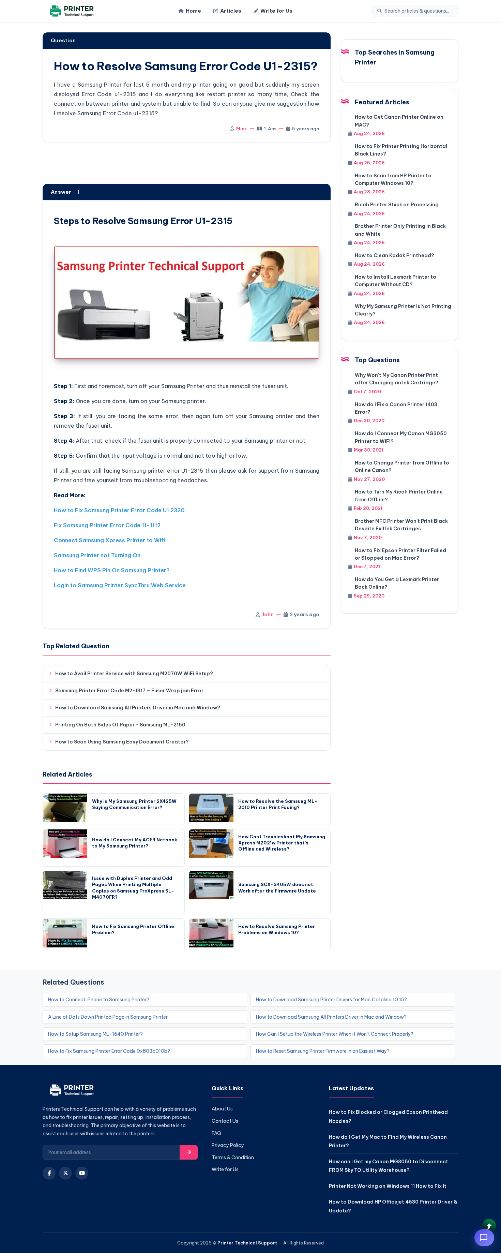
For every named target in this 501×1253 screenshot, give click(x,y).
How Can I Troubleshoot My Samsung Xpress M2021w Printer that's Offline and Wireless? (281, 843)
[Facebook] (49, 1173)
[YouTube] (81, 1173)
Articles (230, 11)
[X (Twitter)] (65, 1173)
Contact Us (225, 1121)
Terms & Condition (233, 1157)
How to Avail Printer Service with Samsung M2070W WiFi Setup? (134, 673)
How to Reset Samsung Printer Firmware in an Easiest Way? (323, 1051)
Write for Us (276, 11)
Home (193, 11)
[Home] (71, 11)
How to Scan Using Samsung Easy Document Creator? (122, 742)
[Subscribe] (189, 1152)
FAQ (216, 1133)
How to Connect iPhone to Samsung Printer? (98, 1000)
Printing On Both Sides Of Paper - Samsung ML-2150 (120, 725)
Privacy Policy (228, 1145)
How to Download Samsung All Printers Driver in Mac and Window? (137, 708)
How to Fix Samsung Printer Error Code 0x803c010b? (109, 1051)
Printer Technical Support (247, 1242)
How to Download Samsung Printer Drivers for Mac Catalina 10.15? (331, 1000)
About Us (222, 1109)
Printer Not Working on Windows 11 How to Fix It (387, 1186)
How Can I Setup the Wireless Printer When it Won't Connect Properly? (334, 1034)
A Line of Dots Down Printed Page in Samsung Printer (108, 1017)
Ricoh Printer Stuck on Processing (397, 205)
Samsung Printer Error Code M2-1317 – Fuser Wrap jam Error (129, 691)
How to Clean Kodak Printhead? (394, 255)
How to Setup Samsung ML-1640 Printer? (95, 1034)
